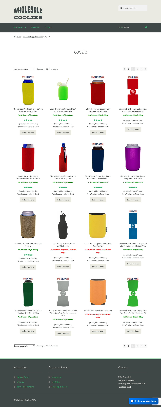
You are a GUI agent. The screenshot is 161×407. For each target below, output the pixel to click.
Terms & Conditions (25, 386)
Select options (28, 132)
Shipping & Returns (60, 386)
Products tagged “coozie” (33, 37)
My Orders (56, 382)
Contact (48, 27)
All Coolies (18, 27)
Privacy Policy (23, 377)
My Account (35, 27)
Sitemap (20, 382)
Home (19, 37)
